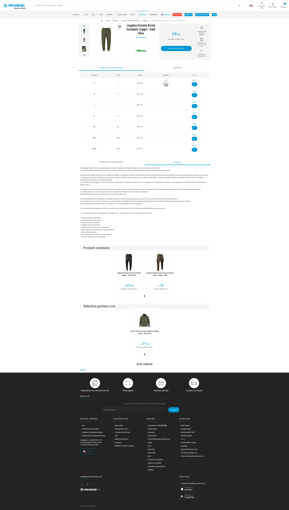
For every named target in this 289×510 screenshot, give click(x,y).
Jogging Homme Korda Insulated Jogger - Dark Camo (129, 274)
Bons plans (177, 15)
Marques (188, 15)
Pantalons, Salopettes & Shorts (131, 20)
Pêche (108, 20)
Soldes (150, 442)
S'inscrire (174, 410)
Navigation (153, 15)
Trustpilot (83, 369)
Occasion (166, 15)
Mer (93, 15)
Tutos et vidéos (203, 15)
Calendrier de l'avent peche (156, 466)
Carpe (86, 15)
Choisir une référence (177, 48)
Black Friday (152, 453)
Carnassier (76, 15)
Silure (132, 15)
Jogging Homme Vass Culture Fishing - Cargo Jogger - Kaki (160, 274)
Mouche (110, 15)
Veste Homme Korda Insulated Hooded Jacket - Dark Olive (144, 332)
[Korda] (140, 50)
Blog (214, 15)
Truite (101, 15)
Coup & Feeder (121, 15)
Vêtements (142, 15)
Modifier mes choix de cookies (124, 446)
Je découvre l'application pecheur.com (193, 483)
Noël (149, 456)
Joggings (145, 20)
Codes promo (152, 436)
